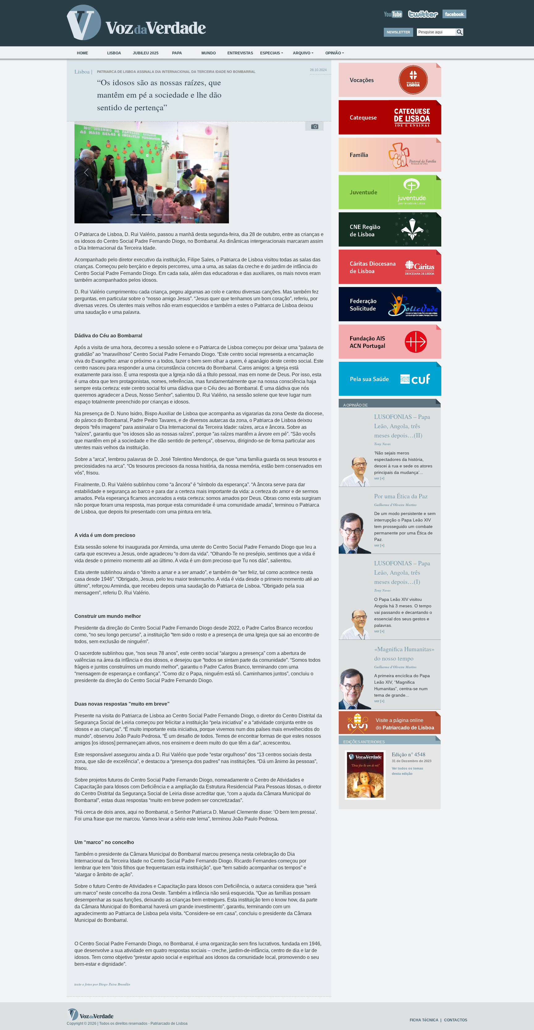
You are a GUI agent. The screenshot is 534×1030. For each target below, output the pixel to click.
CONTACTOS (455, 1020)
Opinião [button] (333, 53)
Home (82, 53)
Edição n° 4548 (409, 754)
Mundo (208, 53)
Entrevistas (240, 53)
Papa (177, 53)
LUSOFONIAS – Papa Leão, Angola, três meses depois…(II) (402, 425)
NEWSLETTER (398, 32)
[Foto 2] (146, 214)
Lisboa (114, 53)
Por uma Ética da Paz (401, 496)
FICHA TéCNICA (424, 1020)
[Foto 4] (168, 214)
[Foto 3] (157, 214)
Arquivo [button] (301, 53)
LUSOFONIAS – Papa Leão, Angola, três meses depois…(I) (402, 572)
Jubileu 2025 (146, 53)
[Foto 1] (135, 214)
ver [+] (379, 478)
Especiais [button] (270, 53)
